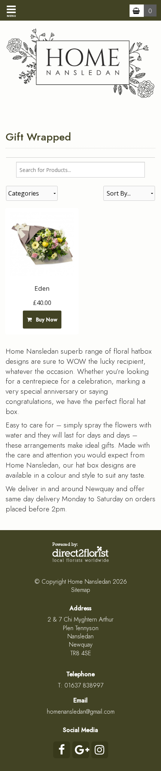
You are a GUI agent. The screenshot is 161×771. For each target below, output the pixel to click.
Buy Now (45, 319)
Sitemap (80, 590)
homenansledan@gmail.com (81, 711)
